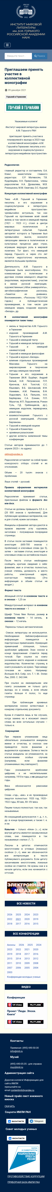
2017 (18, 923)
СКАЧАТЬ (10, 1106)
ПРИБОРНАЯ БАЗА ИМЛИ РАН (24, 1182)
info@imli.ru (16, 1051)
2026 (9, 914)
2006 (18, 967)
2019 (35, 919)
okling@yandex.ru (14, 454)
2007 (9, 967)
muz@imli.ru (16, 1067)
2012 (35, 958)
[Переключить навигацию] (7, 45)
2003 (9, 972)
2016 (27, 923)
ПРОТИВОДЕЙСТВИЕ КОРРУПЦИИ (26, 1176)
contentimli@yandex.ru (22, 1090)
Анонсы (11, 945)
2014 (18, 958)
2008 (35, 963)
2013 (27, 958)
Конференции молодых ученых (23, 977)
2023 (35, 914)
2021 (18, 919)
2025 (18, 914)
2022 (9, 919)
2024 (27, 914)
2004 (35, 967)
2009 (27, 963)
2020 (27, 919)
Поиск (41, 56)
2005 (27, 967)
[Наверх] (47, 1187)
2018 (9, 923)
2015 (35, 923)
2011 (9, 963)
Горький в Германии (16, 97)
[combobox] (18, 56)
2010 (18, 963)
